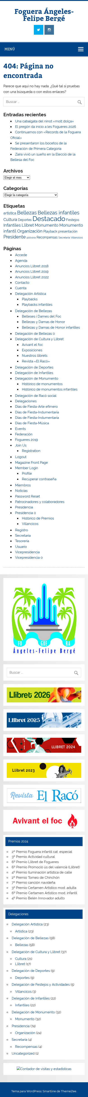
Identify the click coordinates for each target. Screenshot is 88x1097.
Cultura (10, 219)
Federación (23, 434)
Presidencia (24, 507)
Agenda (21, 261)
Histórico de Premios (38, 518)
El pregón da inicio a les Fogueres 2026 (45, 127)
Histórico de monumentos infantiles (49, 389)
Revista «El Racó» (36, 361)
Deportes (25, 220)
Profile (27, 473)
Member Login (26, 468)
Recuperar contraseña (39, 479)
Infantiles (12, 225)
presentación (67, 231)
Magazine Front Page (31, 463)
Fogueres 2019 (26, 440)
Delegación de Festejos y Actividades (41, 985)
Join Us (20, 445)
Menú (10, 49)
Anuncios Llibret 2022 (32, 277)
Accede (21, 255)
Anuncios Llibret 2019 (32, 271)
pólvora (31, 237)
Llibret (28, 225)
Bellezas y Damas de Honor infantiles (51, 327)
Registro (21, 530)
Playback (50, 231)
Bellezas (27, 213)
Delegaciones (26, 401)
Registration (31, 451)
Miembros (23, 485)
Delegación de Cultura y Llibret (39, 339)
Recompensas (47, 237)
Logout (20, 457)
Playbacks (29, 299)
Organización (29, 231)
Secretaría (64, 237)
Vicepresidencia (27, 552)
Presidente (14, 237)
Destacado (48, 219)
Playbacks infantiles (37, 305)
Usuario (21, 547)
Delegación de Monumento (36, 378)
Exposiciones (32, 350)
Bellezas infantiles (58, 213)
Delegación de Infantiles (34, 373)
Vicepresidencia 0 (29, 558)
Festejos (72, 220)
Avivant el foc (32, 345)
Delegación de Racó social (35, 396)
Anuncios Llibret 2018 (32, 266)
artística (9, 213)
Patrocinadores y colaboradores (39, 502)
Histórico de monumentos (42, 384)
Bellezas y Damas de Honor (43, 322)
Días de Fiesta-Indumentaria (37, 412)
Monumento (46, 225)
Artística (21, 931)
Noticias (21, 491)
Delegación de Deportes (34, 367)
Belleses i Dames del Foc (41, 316)
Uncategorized (23, 1053)
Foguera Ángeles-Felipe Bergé (44, 14)
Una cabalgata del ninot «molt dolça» (44, 121)
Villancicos (77, 237)
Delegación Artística (30, 294)
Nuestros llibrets (34, 356)
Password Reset (27, 496)
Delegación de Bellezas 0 (35, 334)
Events (20, 429)
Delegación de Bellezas (33, 311)
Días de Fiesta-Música (32, 423)
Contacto (22, 283)
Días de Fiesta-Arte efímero (36, 407)
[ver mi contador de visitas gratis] (44, 1069)
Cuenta (20, 288)
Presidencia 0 (25, 513)
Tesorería (22, 541)
